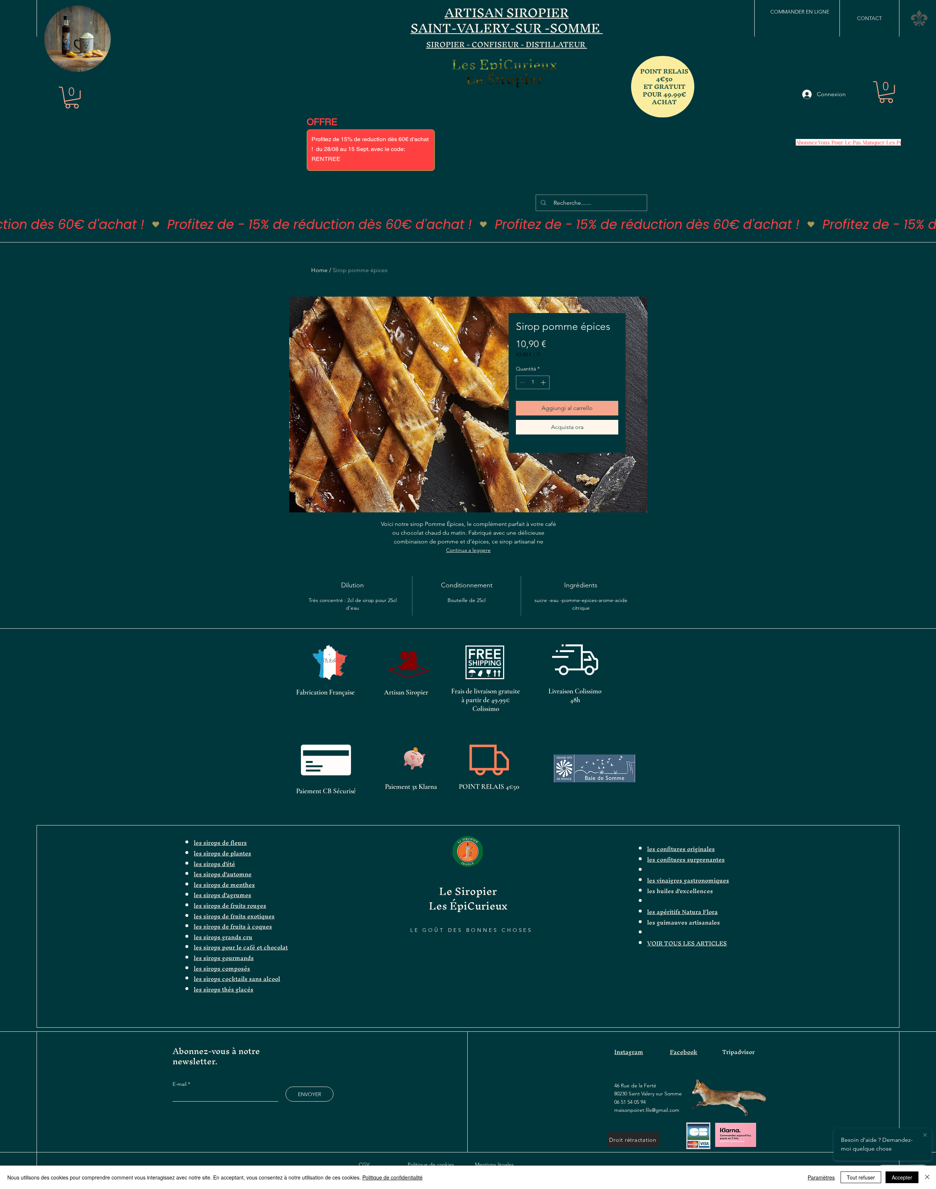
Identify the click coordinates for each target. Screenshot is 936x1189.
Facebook (683, 1051)
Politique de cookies (431, 1164)
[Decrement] (521, 382)
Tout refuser (861, 1177)
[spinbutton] (532, 382)
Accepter (902, 1177)
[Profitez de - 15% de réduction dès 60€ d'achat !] (468, 224)
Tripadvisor (738, 1051)
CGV (364, 1164)
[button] (101, 64)
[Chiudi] (927, 1177)
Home (319, 270)
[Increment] (543, 382)
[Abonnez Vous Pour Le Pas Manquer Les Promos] (845, 142)
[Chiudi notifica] (925, 1135)
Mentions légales (494, 1164)
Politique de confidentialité (392, 1177)
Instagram (628, 1051)
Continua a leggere (468, 550)
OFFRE (322, 122)
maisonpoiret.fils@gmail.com (646, 1110)
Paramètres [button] (821, 1177)
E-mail (180, 1084)
